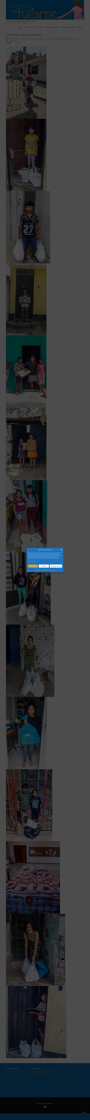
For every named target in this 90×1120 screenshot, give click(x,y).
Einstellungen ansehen (55, 566)
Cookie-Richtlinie (38, 569)
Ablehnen (44, 566)
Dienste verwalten (32, 561)
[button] (61, 549)
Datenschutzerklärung (46, 569)
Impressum (53, 569)
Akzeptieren (33, 566)
